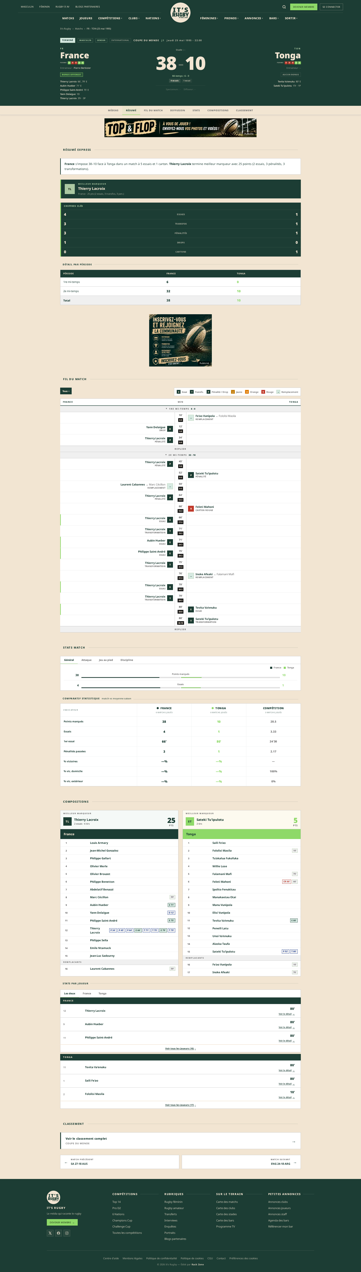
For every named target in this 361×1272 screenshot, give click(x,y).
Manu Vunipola (222, 905)
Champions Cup (122, 1220)
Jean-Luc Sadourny (102, 956)
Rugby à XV (63, 6)
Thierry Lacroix (68, 81)
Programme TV (225, 1226)
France (74, 55)
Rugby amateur (174, 1208)
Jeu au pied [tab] (106, 660)
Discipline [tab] (127, 660)
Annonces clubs (278, 1202)
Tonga (288, 55)
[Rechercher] (284, 6)
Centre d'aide (111, 1258)
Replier (180, 448)
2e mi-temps (182, 454)
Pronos (231, 18)
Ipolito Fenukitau (224, 889)
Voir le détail (287, 1013)
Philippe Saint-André (71, 89)
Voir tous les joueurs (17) (180, 1104)
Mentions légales (132, 1258)
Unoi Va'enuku (221, 936)
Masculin (27, 6)
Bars (274, 18)
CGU (210, 1258)
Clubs (134, 18)
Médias (113, 110)
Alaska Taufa (221, 944)
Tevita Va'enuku (286, 81)
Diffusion (177, 110)
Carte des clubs (225, 1208)
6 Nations (118, 1214)
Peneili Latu (220, 928)
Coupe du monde (146, 40)
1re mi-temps (182, 408)
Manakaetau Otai (224, 897)
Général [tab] (69, 660)
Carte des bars (225, 1220)
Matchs (68, 18)
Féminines (209, 18)
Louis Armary (99, 843)
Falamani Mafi (222, 874)
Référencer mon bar (280, 1226)
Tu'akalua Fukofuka (225, 858)
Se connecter (331, 6)
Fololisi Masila (222, 850)
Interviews (170, 1220)
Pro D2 (116, 1208)
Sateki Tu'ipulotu (283, 85)
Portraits (169, 1232)
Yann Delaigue (68, 94)
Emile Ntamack (100, 948)
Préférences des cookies (243, 1258)
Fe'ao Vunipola (205, 416)
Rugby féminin (173, 1202)
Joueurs (86, 18)
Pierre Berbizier (82, 67)
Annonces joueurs (279, 1208)
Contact (221, 1258)
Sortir (291, 18)
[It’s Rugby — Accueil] (53, 1197)
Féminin (44, 6)
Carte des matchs (227, 1202)
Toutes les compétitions (127, 1232)
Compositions (218, 110)
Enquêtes (170, 1226)
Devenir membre (303, 6)
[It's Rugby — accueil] (180, 12)
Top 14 (116, 1202)
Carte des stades (226, 1214)
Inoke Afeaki (204, 574)
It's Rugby (65, 28)
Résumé (131, 110)
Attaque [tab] (86, 660)
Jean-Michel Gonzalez (104, 850)
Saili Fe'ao (219, 843)
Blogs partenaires (87, 6)
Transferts (170, 1214)
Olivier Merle (99, 866)
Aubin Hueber (67, 85)
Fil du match (153, 110)
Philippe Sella (99, 940)
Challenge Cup (121, 1226)
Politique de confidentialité (161, 1258)
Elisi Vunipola (221, 912)
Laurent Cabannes (133, 484)
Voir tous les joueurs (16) (180, 1048)
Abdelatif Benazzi (101, 889)
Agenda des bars (278, 1220)
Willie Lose (219, 866)
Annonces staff (277, 1214)
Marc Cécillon (99, 897)
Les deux (69, 993)
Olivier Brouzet (100, 874)
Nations (153, 18)
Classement (244, 110)
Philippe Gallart (100, 858)
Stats (196, 110)
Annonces (254, 18)
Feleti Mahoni (205, 507)
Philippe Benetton (102, 882)
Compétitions (110, 18)
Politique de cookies (192, 1258)
